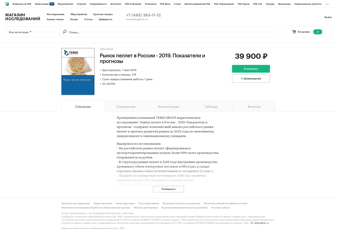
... (327, 3)
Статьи (88, 19)
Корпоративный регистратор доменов (184, 208)
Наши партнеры (125, 203)
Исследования (55, 14)
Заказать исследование (75, 203)
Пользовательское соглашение (181, 203)
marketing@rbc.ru (137, 19)
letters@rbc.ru (262, 222)
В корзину (251, 68)
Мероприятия (79, 14)
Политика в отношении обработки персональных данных (95, 208)
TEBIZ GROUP (106, 49)
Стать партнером (148, 203)
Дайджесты (105, 19)
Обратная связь (102, 203)
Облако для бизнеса (146, 208)
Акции (74, 19)
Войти (328, 17)
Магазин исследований (22, 17)
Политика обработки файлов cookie (225, 203)
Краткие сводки (103, 14)
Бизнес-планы (55, 19)
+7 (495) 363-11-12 (143, 15)
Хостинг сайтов (220, 208)
